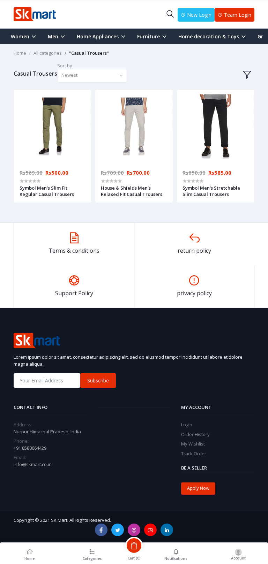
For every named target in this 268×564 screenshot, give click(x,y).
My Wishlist (193, 444)
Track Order (193, 453)
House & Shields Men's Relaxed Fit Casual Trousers (131, 191)
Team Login (237, 15)
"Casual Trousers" (89, 53)
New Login (198, 15)
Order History (195, 434)
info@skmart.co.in (33, 464)
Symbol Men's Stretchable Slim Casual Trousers (211, 191)
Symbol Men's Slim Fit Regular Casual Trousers (47, 191)
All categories (48, 53)
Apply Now (198, 488)
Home (20, 53)
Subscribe (98, 380)
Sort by (64, 65)
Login (186, 424)
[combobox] (92, 76)
